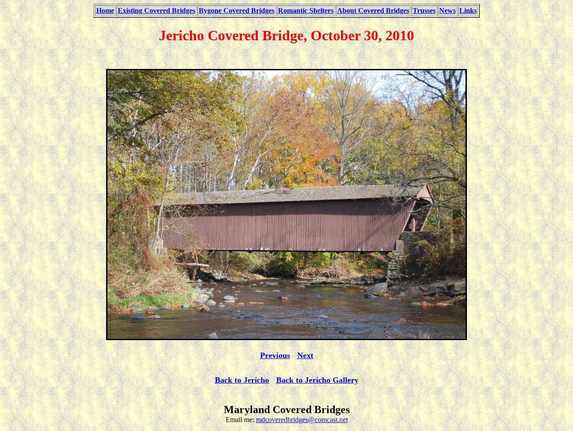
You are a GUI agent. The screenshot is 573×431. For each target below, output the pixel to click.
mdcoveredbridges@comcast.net (302, 419)
